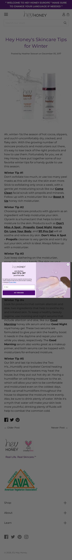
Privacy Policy (12, 282)
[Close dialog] (67, 264)
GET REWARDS (19, 293)
